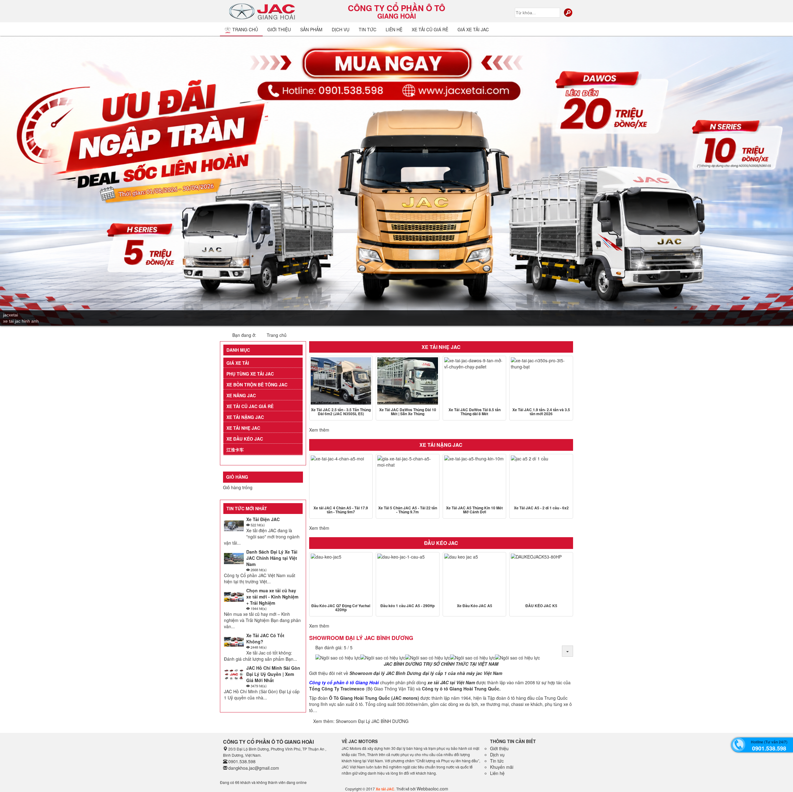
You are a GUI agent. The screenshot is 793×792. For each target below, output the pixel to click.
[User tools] (567, 651)
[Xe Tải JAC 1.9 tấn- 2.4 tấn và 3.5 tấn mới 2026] (541, 381)
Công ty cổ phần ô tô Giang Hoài (344, 682)
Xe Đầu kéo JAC (244, 439)
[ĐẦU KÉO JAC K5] (541, 577)
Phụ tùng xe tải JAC (250, 374)
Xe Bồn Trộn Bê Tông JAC (256, 384)
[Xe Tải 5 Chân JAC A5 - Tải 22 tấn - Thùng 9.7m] (407, 479)
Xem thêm (319, 430)
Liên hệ (394, 29)
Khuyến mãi (501, 767)
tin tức (367, 29)
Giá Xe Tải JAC (473, 29)
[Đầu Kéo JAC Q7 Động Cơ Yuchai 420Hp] (341, 577)
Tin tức (497, 761)
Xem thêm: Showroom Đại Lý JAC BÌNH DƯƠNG (361, 721)
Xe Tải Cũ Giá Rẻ (430, 29)
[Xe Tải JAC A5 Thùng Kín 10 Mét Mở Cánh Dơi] (474, 479)
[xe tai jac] (263, 10)
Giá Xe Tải (237, 363)
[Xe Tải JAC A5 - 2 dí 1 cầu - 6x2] (541, 479)
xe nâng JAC (241, 395)
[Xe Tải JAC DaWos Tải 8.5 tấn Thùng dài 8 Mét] (474, 381)
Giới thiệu (279, 29)
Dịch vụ (340, 29)
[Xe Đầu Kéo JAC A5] (474, 577)
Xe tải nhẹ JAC (243, 428)
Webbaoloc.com (432, 788)
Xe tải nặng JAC (245, 417)
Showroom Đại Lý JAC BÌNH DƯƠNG (361, 638)
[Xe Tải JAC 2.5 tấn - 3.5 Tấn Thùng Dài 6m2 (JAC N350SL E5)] (341, 381)
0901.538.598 (242, 761)
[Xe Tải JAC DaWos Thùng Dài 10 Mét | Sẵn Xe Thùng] (407, 381)
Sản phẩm (311, 29)
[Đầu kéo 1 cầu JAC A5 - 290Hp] (407, 577)
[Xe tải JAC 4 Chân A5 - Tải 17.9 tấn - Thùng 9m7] (341, 479)
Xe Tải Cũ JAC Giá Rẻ (250, 406)
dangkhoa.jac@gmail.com (253, 768)
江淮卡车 (235, 449)
